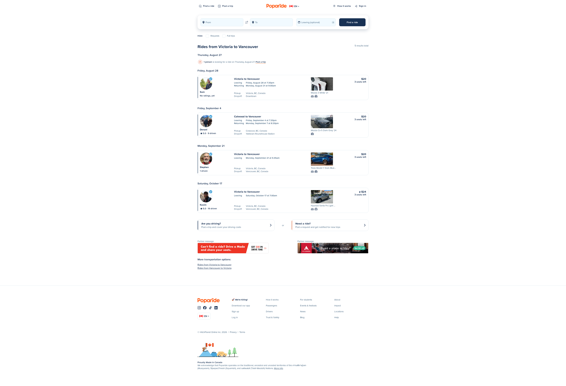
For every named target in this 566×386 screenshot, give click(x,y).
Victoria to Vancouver (247, 79)
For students (306, 299)
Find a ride (208, 6)
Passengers (271, 305)
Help (336, 317)
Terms (242, 332)
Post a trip (227, 6)
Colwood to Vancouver (247, 116)
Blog (302, 317)
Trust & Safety (272, 317)
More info (278, 368)
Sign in (362, 6)
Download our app (241, 305)
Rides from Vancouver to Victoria (214, 268)
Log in (235, 317)
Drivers (269, 311)
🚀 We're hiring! (240, 299)
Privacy (233, 332)
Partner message (206, 241)
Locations (339, 311)
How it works (344, 6)
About (337, 299)
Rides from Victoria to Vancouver (214, 264)
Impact (337, 305)
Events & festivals (308, 305)
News (303, 311)
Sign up (235, 311)
